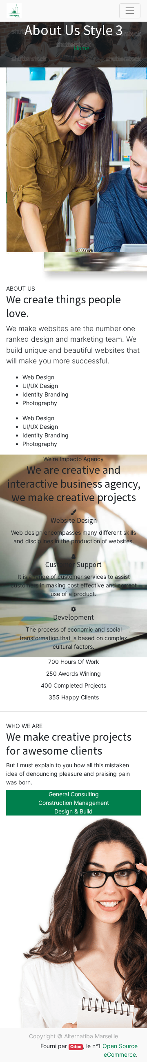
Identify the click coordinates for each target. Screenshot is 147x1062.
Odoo (75, 1046)
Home (81, 48)
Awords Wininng (79, 673)
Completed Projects (79, 685)
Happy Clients (80, 697)
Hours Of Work (79, 661)
